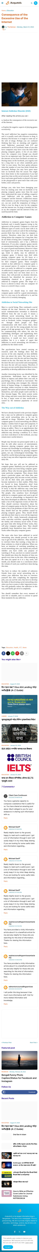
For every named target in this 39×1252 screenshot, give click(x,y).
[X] (8, 653)
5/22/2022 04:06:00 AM (15, 797)
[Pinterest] (17, 653)
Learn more (29, 1242)
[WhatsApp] (13, 653)
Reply (6, 1004)
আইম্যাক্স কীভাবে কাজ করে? (20, 1182)
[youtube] (24, 1232)
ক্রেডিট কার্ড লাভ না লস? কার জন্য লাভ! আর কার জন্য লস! (25, 1154)
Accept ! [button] (8, 1247)
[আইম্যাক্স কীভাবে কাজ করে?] (7, 1184)
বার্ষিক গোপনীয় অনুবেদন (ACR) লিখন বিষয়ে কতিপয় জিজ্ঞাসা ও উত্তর (25, 1145)
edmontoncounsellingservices (21, 987)
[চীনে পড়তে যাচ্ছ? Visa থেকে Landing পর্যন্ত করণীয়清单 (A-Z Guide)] (19, 672)
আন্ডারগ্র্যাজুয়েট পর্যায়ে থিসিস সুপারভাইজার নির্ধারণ (18, 719)
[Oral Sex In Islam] (7, 1136)
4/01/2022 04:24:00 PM (15, 989)
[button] (2, 3)
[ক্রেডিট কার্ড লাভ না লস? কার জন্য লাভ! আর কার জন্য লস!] (7, 1155)
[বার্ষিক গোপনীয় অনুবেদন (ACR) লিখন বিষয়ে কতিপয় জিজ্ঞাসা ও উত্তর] (7, 1146)
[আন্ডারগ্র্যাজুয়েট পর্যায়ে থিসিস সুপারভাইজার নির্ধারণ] (19, 704)
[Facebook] (4, 653)
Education (10, 10)
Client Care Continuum (18, 795)
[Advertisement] (19, 54)
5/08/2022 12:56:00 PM (15, 960)
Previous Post (7, 1042)
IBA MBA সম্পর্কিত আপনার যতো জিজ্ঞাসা (17, 748)
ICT (20, 647)
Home (4, 10)
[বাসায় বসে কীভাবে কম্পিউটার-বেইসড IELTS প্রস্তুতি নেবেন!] (19, 762)
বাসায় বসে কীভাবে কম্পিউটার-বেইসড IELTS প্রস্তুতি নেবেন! (17, 779)
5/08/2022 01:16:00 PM (15, 829)
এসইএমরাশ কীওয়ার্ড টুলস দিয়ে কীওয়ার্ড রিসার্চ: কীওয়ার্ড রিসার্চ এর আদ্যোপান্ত (25, 1173)
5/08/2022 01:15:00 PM (15, 892)
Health (16, 647)
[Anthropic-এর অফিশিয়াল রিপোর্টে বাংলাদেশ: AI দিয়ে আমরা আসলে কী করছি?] (7, 1165)
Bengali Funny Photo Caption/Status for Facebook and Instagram (19, 1078)
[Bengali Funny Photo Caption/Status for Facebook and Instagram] (19, 1060)
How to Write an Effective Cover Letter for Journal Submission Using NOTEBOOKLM (23, 1194)
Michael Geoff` (15, 890)
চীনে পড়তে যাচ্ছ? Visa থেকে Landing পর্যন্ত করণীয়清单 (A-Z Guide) (19, 688)
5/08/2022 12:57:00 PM (15, 926)
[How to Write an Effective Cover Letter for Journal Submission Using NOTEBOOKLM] (7, 1193)
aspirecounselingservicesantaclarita (22, 956)
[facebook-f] (15, 1232)
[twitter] (19, 1232)
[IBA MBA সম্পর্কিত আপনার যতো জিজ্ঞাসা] (19, 733)
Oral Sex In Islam (19, 1134)
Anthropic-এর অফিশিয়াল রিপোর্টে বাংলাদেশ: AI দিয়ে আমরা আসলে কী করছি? (24, 1164)
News (25, 647)
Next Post (33, 1042)
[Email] (22, 653)
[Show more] (26, 653)
